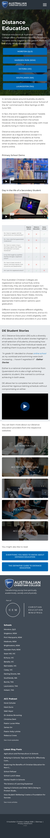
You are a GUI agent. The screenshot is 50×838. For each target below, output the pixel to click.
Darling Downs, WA (12, 674)
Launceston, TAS (11, 686)
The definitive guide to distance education (25, 567)
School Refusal (10, 771)
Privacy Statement (25, 823)
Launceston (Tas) (25, 86)
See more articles (10, 802)
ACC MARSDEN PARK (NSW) (25, 467)
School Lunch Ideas (12, 776)
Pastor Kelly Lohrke (12, 731)
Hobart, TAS (9, 690)
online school (39, 353)
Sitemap (38, 822)
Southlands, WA (10, 678)
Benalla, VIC (9, 662)
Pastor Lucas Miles (12, 723)
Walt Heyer (8, 711)
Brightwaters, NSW (12, 645)
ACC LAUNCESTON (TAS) (25, 531)
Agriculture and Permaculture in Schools (21, 754)
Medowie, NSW (10, 641)
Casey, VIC (8, 670)
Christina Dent (10, 719)
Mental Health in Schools (14, 780)
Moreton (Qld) (25, 51)
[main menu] (45, 4)
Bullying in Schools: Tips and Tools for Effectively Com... (24, 759)
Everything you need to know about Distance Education (25, 556)
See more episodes (11, 740)
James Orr (8, 727)
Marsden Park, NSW (12, 650)
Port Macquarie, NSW (13, 637)
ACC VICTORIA (25, 488)
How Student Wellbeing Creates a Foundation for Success (24, 796)
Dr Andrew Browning (13, 715)
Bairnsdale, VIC (10, 666)
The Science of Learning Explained (18, 784)
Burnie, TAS (8, 682)
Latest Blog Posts (13, 749)
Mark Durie (8, 707)
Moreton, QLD (10, 629)
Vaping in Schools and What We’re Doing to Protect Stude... (22, 789)
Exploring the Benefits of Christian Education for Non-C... (24, 766)
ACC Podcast (10, 699)
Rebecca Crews (10, 735)
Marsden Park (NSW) (25, 60)
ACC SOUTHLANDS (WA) (25, 510)
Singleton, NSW (10, 633)
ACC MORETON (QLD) (25, 446)
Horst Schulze (10, 703)
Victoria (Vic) (25, 69)
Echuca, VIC (9, 658)
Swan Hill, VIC (9, 654)
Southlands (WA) (25, 78)
